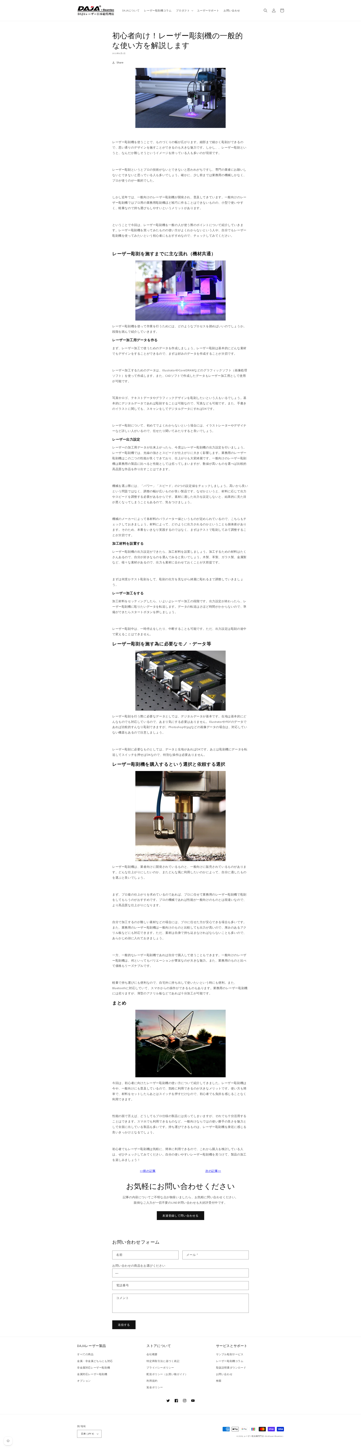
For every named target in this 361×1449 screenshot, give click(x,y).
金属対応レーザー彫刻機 (92, 1374)
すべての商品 (85, 1354)
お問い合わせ (224, 1374)
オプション (84, 1380)
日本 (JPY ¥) (87, 1433)
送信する (124, 1325)
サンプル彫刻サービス (229, 1354)
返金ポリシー (154, 1387)
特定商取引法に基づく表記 (162, 1361)
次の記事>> (213, 1171)
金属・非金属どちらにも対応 (95, 1361)
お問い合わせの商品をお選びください (138, 1266)
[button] (184, 10)
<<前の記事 (148, 1171)
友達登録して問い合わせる (180, 1215)
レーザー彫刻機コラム (229, 1361)
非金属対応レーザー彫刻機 (93, 1367)
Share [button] (120, 62)
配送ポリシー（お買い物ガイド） (167, 1374)
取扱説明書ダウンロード (231, 1367)
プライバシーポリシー (160, 1367)
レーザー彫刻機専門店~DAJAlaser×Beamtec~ (264, 1436)
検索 (218, 1380)
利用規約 (151, 1380)
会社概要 (151, 1354)
